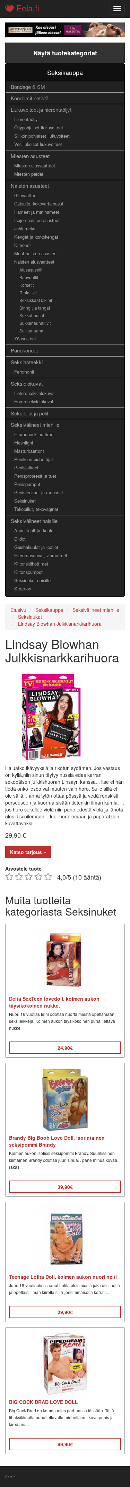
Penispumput (27, 484)
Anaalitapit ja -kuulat (34, 530)
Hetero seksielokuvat (34, 393)
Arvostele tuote (23, 868)
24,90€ (65, 1047)
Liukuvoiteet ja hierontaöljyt (41, 109)
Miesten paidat (28, 174)
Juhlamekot (25, 228)
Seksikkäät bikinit (35, 300)
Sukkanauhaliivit (35, 323)
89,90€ (65, 1444)
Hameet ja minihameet (36, 212)
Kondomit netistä (30, 98)
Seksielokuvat (27, 383)
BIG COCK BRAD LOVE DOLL (43, 1401)
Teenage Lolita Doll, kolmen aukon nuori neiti (63, 1276)
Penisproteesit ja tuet (35, 475)
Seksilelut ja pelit (29, 413)
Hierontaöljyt (26, 119)
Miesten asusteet (30, 155)
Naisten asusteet (30, 185)
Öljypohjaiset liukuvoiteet (38, 127)
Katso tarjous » (28, 851)
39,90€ (65, 1186)
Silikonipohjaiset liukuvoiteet (42, 135)
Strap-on (22, 588)
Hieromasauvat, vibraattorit (40, 555)
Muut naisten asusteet (36, 253)
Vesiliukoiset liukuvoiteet (38, 144)
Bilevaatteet (26, 195)
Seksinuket (25, 500)
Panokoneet (24, 350)
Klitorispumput (28, 572)
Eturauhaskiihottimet (34, 434)
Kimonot (22, 245)
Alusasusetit (30, 270)
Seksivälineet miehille (35, 424)
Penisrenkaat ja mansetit (38, 492)
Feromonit (24, 371)
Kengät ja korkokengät (36, 236)
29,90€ (65, 1312)
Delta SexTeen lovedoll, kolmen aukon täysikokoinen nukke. (54, 1002)
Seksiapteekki (27, 362)
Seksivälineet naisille (34, 520)
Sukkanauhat (31, 330)
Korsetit (26, 285)
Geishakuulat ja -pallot (36, 547)
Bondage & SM (28, 86)
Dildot (20, 538)
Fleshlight (23, 442)
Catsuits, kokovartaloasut (38, 203)
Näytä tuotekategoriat (65, 52)
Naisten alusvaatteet (34, 261)
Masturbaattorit (29, 451)
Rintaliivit (28, 292)
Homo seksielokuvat (33, 401)
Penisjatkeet (26, 467)
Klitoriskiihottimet (31, 563)
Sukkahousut (31, 315)
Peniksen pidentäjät (33, 459)
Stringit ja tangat (34, 308)
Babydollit (28, 277)
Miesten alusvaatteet (34, 165)
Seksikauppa (65, 72)
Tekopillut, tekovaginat (36, 509)
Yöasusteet (25, 338)
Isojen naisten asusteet (37, 220)
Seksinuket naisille (32, 580)
